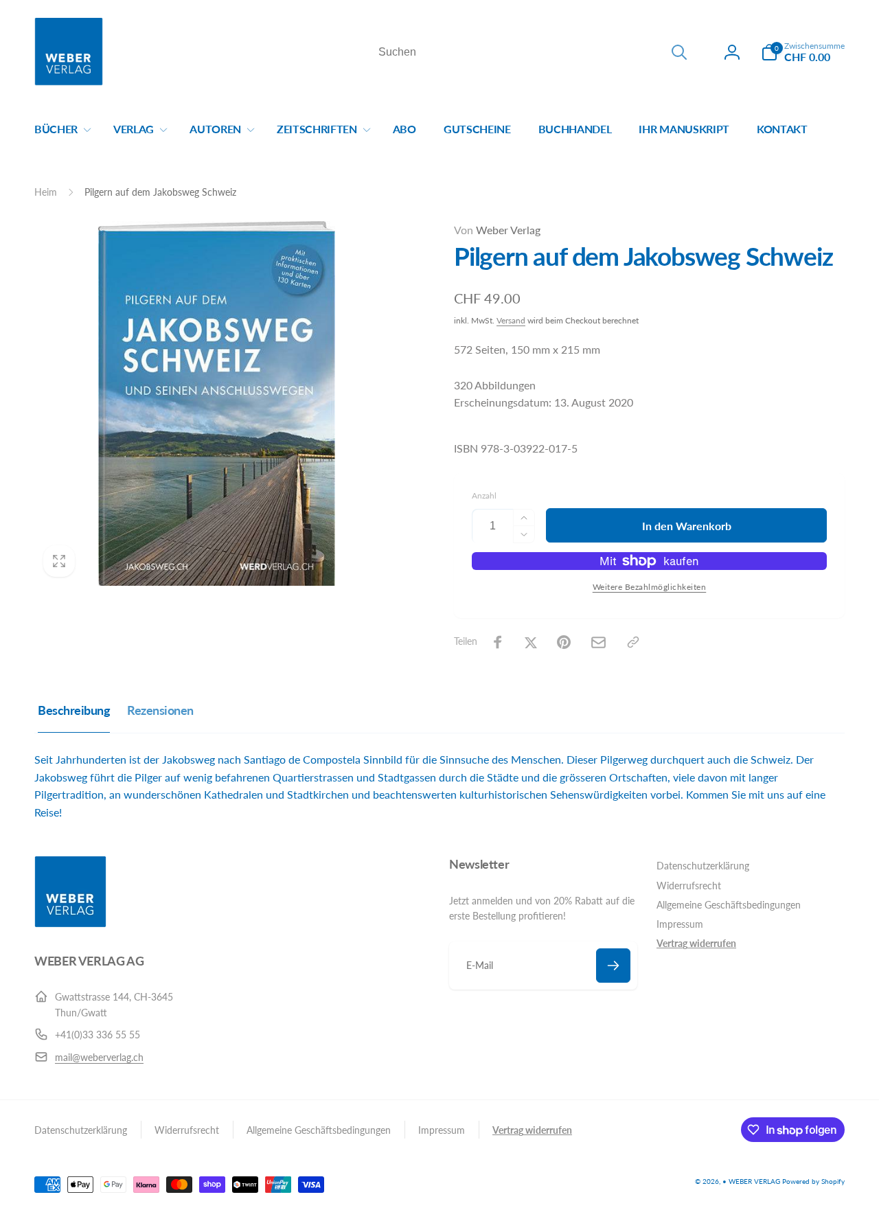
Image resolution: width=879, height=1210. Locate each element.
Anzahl (484, 495)
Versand (510, 320)
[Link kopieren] (633, 642)
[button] (803, 52)
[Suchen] (679, 52)
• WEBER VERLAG (751, 1181)
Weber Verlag (497, 229)
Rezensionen (160, 710)
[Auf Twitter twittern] (531, 642)
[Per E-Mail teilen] (598, 642)
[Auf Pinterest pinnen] (564, 642)
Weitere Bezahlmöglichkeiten (650, 587)
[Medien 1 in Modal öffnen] (216, 403)
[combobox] (531, 52)
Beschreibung (74, 710)
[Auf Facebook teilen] (498, 642)
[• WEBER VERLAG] (70, 923)
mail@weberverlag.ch (99, 1057)
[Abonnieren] (613, 965)
